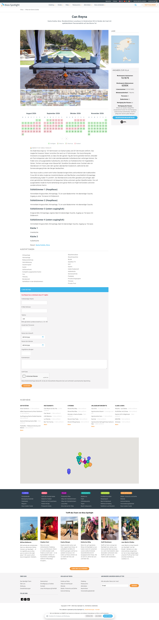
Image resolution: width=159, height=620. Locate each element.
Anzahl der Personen (28, 325)
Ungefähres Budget (27, 349)
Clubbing (83, 581)
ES (126, 1)
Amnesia (122, 422)
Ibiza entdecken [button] (99, 5)
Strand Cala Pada (77, 419)
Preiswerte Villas (65, 496)
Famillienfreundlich (106, 496)
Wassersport (104, 499)
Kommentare (25, 357)
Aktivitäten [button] (87, 5)
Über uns (22, 583)
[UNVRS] (122, 419)
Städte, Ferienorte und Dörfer (128, 496)
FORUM (115, 1)
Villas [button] (67, 5)
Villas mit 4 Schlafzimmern (68, 501)
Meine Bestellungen (140, 1)
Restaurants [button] (76, 5)
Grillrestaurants (85, 501)
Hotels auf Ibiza (65, 581)
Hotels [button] (60, 5)
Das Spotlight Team (25, 581)
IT (130, 1)
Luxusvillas (64, 503)
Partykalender (26, 496)
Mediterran (84, 496)
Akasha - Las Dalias (126, 408)
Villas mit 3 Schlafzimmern (68, 499)
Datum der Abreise (27, 341)
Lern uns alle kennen (79, 568)
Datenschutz (44, 581)
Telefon (24, 315)
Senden (134, 585)
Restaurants (84, 583)
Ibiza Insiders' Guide (27, 506)
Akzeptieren (108, 616)
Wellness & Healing (106, 503)
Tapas (82, 503)
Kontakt (42, 586)
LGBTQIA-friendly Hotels (48, 496)
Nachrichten (84, 588)
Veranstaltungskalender (127, 503)
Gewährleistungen (25, 588)
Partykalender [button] (150, 5)
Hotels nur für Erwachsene (48, 501)
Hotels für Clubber (46, 499)
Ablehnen (98, 616)
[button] (90, 465)
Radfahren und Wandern (108, 506)
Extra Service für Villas (67, 506)
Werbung (22, 586)
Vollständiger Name (28, 299)
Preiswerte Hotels (46, 506)
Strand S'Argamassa (78, 422)
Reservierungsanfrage (125, 117)
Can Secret (52, 413)
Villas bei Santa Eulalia (32, 9)
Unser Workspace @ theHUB (48, 588)
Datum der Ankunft (27, 333)
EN (122, 1)
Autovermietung (125, 501)
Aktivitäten (84, 586)
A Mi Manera (53, 416)
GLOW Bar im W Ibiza (126, 411)
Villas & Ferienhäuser (67, 583)
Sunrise (98, 419)
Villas (21, 9)
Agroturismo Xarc (101, 416)
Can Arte (100, 408)
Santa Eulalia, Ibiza (43, 245)
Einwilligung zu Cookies (47, 583)
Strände (122, 499)
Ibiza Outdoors (29, 408)
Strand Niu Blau (77, 408)
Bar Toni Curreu (53, 422)
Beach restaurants (86, 506)
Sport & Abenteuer (106, 501)
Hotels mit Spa (45, 503)
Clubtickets (25, 501)
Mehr (21, 430)
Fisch (82, 499)
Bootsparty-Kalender (27, 499)
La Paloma (52, 419)
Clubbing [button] (51, 5)
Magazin (108, 1)
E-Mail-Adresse (26, 307)
